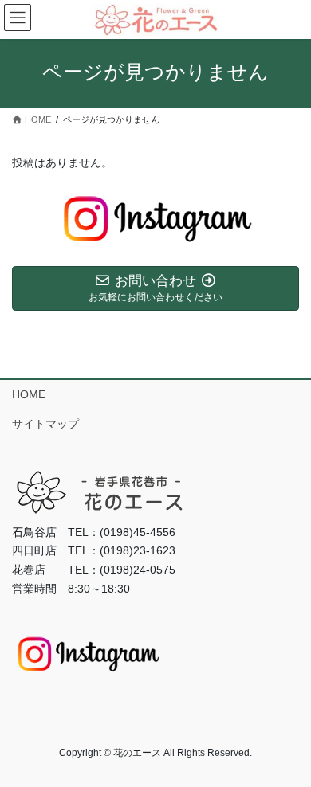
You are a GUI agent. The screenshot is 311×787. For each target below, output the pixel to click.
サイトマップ (45, 423)
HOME (28, 394)
